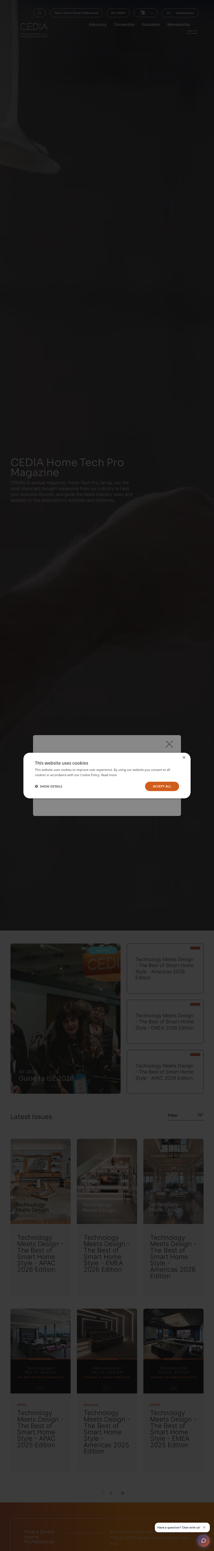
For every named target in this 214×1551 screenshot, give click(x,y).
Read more (109, 775)
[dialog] (107, 775)
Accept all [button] (162, 786)
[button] (48, 786)
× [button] (183, 757)
